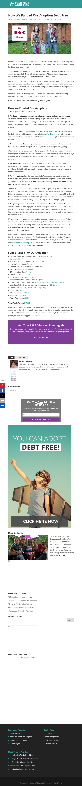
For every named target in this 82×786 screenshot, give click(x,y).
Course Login (15, 744)
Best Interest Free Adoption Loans (21, 607)
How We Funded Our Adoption (21, 737)
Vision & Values (15, 733)
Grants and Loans (55, 19)
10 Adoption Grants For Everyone (20, 611)
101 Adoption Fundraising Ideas (20, 597)
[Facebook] (12, 379)
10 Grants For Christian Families (20, 604)
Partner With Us (51, 744)
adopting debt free (30, 71)
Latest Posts (22, 357)
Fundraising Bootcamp (18, 740)
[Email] (2, 400)
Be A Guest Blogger (52, 740)
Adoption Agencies (52, 737)
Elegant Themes (36, 783)
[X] (2, 395)
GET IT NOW (41, 338)
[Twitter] (14, 374)
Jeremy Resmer (15, 19)
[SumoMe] (2, 405)
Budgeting (25, 19)
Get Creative (45, 19)
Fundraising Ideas (34, 19)
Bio (12, 357)
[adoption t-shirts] (41, 687)
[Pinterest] (15, 379)
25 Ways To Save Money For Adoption (22, 600)
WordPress (58, 783)
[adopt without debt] (39, 528)
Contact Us (49, 733)
